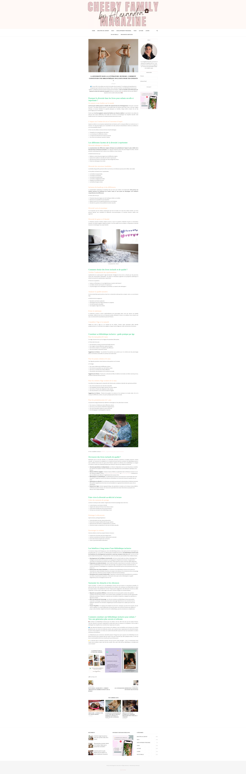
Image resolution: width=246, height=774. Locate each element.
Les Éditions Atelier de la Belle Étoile (112, 473)
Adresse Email (143, 81)
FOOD (135, 30)
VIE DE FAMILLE (114, 34)
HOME (93, 30)
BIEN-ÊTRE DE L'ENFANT (142, 736)
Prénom (142, 76)
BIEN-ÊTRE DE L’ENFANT (103, 30)
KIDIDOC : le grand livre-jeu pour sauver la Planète (112, 451)
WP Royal (137, 765)
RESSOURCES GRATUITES (127, 34)
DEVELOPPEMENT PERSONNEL (124, 30)
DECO (112, 30)
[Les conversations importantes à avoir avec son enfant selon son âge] (135, 682)
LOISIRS (147, 30)
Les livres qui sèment (126, 473)
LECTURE (141, 30)
